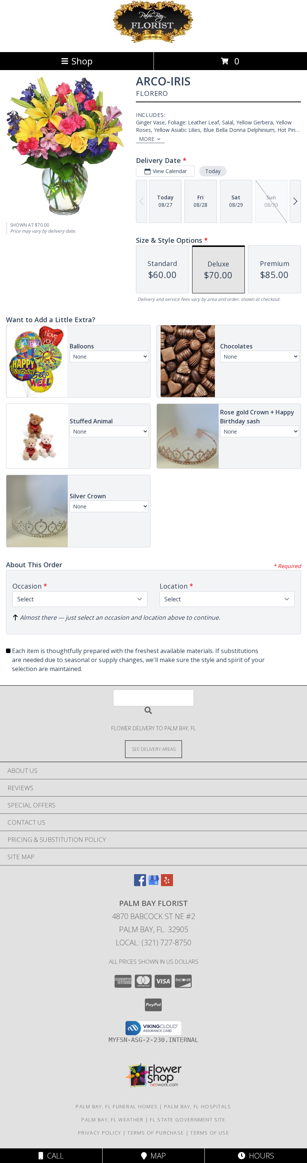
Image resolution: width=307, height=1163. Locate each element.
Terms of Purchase (155, 1132)
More (146, 138)
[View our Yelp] (167, 883)
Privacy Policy (99, 1132)
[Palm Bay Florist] (153, 41)
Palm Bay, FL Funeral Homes (117, 1106)
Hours (259, 1156)
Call (53, 1156)
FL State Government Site (187, 1119)
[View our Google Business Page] (153, 883)
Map (156, 1156)
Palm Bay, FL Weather (112, 1119)
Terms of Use (209, 1132)
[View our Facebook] (140, 883)
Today (213, 171)
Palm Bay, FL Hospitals (197, 1106)
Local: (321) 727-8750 (153, 942)
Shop (82, 61)
